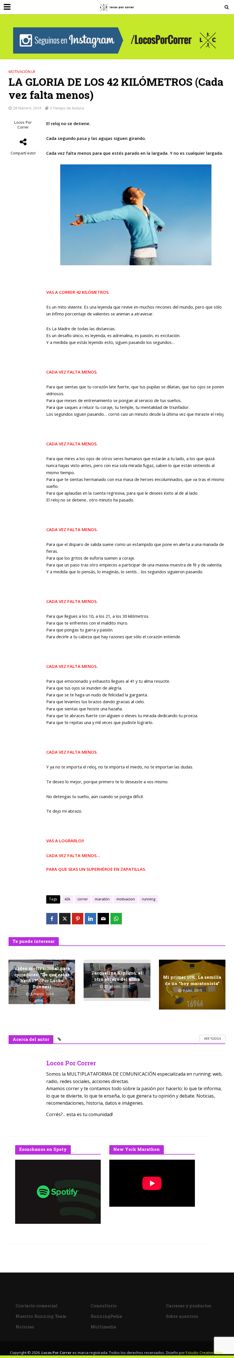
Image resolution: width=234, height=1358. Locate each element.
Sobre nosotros (182, 1316)
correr (82, 899)
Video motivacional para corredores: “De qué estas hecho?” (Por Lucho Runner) (42, 977)
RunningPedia (106, 1316)
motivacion (125, 899)
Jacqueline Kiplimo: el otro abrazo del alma (116, 976)
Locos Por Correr (23, 125)
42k (67, 899)
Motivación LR (22, 71)
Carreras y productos (188, 1305)
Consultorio (104, 1305)
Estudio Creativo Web (204, 1352)
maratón (102, 899)
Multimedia (103, 1327)
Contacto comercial (37, 1305)
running (148, 899)
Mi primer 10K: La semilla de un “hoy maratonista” (192, 980)
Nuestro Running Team (41, 1316)
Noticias (25, 1327)
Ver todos (212, 1039)
